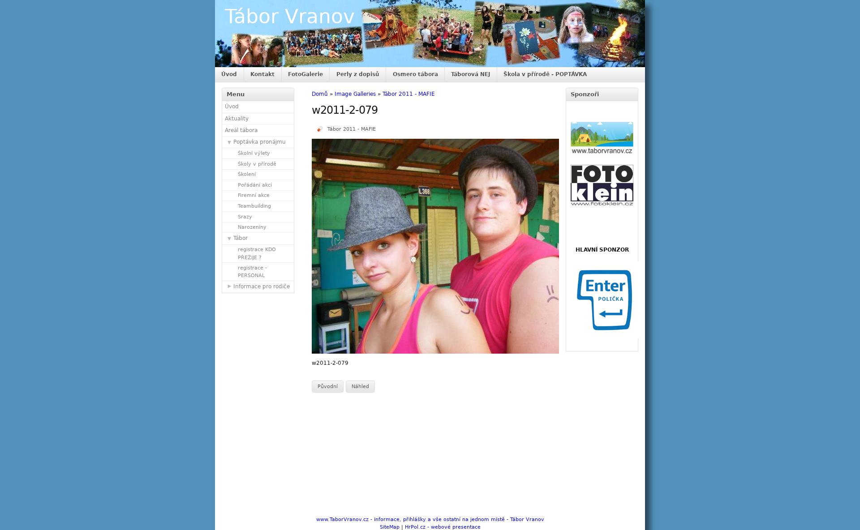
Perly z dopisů (357, 74)
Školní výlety (254, 153)
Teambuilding (254, 206)
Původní (328, 386)
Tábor (240, 238)
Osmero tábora (415, 74)
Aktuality (237, 118)
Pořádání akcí (255, 185)
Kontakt (262, 74)
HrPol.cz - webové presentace (443, 527)
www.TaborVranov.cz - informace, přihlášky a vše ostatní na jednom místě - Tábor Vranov (430, 519)
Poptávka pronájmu (259, 142)
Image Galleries (355, 94)
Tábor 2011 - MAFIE (409, 94)
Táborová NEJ (470, 74)
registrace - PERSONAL (252, 271)
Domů (320, 94)
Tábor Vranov (290, 16)
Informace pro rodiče (261, 286)
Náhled (360, 386)
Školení (247, 174)
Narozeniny (252, 227)
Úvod (229, 74)
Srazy (245, 217)
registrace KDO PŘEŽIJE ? (257, 253)
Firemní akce (254, 195)
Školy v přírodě (257, 164)
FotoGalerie (305, 74)
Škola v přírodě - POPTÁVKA (545, 74)
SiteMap (390, 527)
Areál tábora (241, 130)
